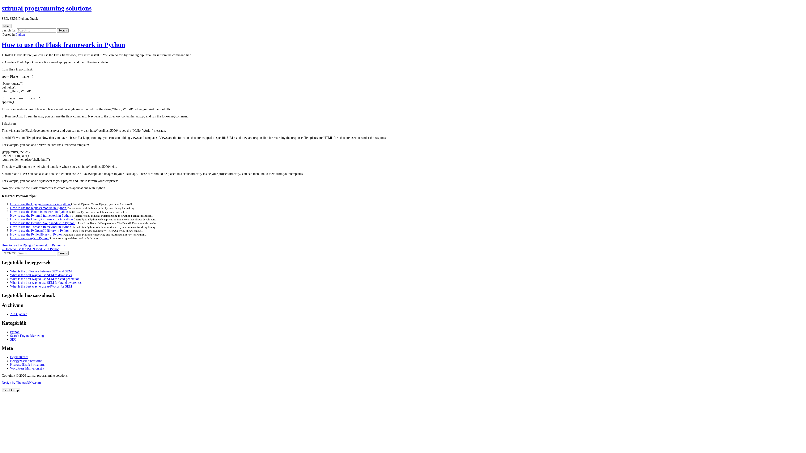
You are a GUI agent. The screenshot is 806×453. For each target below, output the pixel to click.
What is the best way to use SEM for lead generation (45, 279)
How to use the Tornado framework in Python (41, 227)
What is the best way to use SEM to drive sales (41, 275)
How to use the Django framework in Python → (34, 245)
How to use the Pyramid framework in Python (41, 215)
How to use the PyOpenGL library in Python (40, 230)
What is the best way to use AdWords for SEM (41, 286)
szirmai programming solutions (47, 8)
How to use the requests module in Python (38, 208)
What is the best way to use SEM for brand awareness (45, 282)
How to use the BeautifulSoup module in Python (42, 223)
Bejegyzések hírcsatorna (26, 361)
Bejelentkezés (19, 357)
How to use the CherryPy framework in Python (42, 219)
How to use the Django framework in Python (40, 204)
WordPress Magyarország (27, 368)
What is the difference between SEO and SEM (41, 271)
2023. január (18, 314)
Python (20, 34)
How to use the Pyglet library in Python (36, 234)
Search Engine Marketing (27, 335)
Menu (6, 26)
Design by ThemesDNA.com (21, 382)
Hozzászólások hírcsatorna (27, 364)
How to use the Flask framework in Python (63, 44)
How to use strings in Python (29, 238)
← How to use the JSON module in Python (30, 249)
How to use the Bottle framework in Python (39, 211)
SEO (13, 339)
